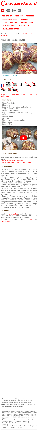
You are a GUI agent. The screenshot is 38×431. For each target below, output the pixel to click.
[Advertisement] (19, 309)
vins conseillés (12, 214)
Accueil (3, 34)
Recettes (12, 34)
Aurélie (29, 219)
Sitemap (19, 427)
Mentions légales (17, 426)
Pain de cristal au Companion (12, 161)
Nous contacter (6, 426)
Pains (20, 34)
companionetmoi (7, 221)
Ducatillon (5, 424)
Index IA (13, 427)
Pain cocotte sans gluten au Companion (16, 163)
